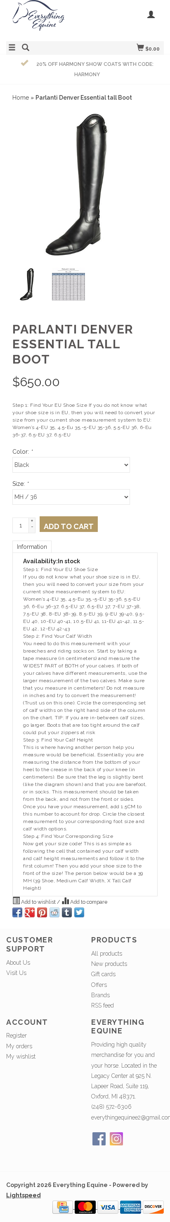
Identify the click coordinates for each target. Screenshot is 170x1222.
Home (20, 97)
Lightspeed (23, 1195)
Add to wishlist (38, 902)
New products (109, 964)
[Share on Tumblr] (67, 912)
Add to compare (88, 902)
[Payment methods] (63, 1206)
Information (32, 546)
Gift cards (103, 974)
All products (106, 953)
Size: (20, 483)
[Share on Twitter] (79, 912)
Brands (100, 995)
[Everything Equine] (45, 19)
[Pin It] (42, 912)
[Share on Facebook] (17, 912)
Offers (99, 985)
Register (16, 1035)
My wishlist (20, 1056)
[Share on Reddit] (54, 912)
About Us (18, 962)
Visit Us (16, 973)
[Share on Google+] (30, 912)
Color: (22, 451)
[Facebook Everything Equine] (99, 1138)
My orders (19, 1046)
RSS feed (102, 1005)
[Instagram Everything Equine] (116, 1138)
